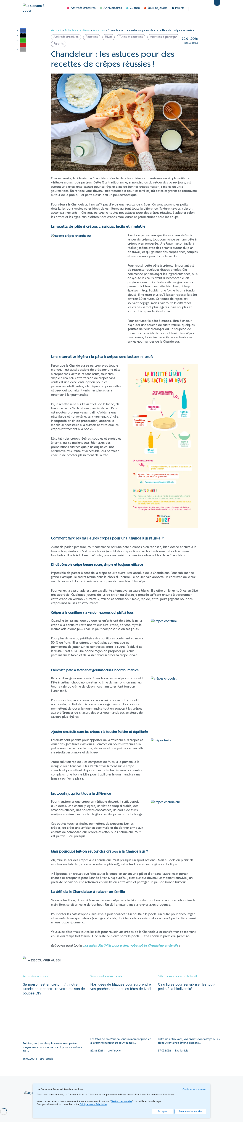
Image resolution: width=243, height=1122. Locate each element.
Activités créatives (77, 30)
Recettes (99, 30)
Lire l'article (46, 1059)
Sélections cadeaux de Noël (177, 976)
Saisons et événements (106, 976)
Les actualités (197, 9)
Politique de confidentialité (93, 1104)
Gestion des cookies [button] (121, 1101)
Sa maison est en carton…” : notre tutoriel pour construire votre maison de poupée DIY (54, 988)
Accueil (56, 30)
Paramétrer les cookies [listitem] (190, 1111)
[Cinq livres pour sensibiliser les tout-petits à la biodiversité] (189, 1014)
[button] (23, 30)
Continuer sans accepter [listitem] (194, 1089)
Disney (208, 9)
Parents (179, 8)
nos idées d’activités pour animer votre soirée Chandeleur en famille (130, 945)
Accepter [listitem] (162, 1111)
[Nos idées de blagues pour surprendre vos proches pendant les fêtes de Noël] (121, 1014)
